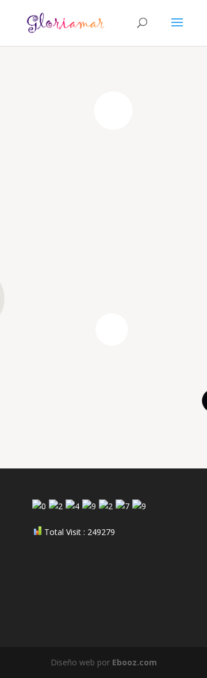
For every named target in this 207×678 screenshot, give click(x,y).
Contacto (136, 403)
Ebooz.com (134, 662)
